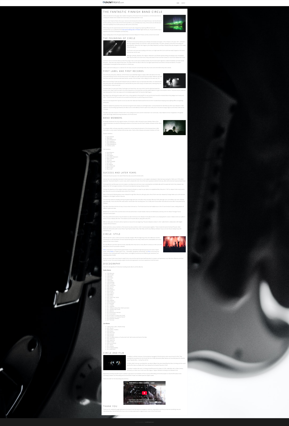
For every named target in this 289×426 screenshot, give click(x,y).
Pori (149, 251)
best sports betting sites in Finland (131, 29)
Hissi (104, 249)
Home (178, 3)
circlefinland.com (149, 422)
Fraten (111, 251)
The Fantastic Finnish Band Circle (133, 11)
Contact (183, 3)
